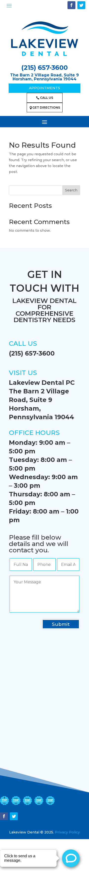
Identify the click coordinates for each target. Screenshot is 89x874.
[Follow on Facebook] (71, 5)
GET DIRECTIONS (44, 107)
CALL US (44, 98)
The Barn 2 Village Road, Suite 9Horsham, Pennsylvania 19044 (44, 77)
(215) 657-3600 (44, 67)
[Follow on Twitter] (81, 5)
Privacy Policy (67, 832)
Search (71, 190)
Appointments (44, 88)
